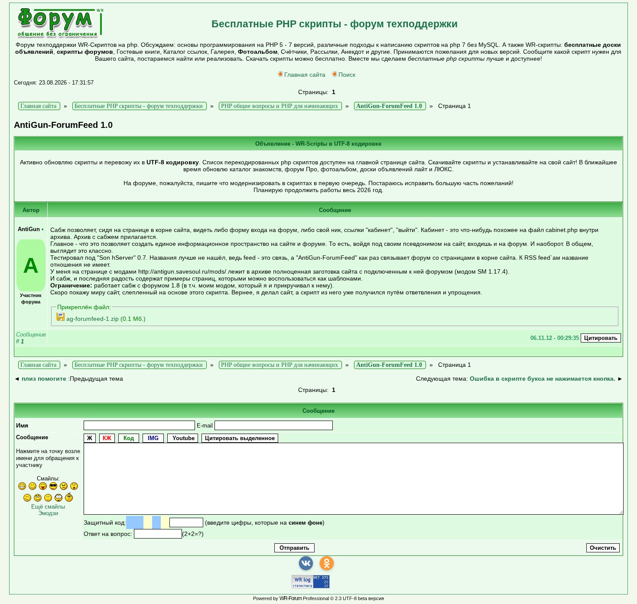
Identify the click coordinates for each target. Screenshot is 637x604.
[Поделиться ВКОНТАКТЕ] (306, 563)
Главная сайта (304, 74)
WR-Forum (291, 598)
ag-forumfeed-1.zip (92, 318)
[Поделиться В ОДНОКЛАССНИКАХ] (326, 563)
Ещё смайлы (48, 506)
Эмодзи (48, 513)
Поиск (346, 74)
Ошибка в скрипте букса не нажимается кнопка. (542, 378)
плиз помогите (44, 378)
